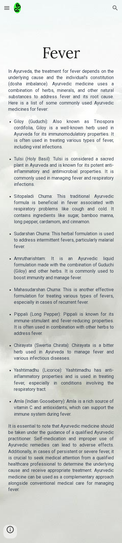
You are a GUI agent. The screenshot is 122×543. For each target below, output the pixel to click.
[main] (61, 52)
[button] (7, 8)
